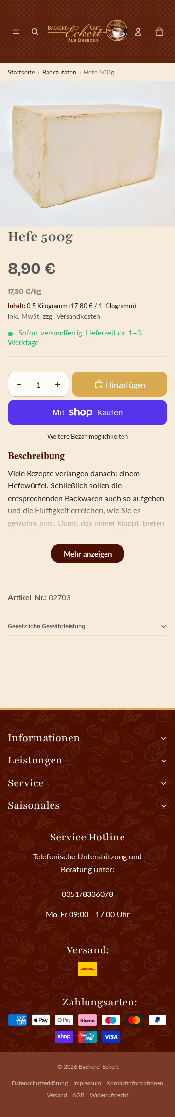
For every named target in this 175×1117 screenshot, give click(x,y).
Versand (57, 1094)
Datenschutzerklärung (40, 1083)
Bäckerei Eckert (98, 1066)
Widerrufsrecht (109, 1094)
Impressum (87, 1083)
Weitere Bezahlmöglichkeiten (87, 436)
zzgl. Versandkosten (71, 316)
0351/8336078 (87, 893)
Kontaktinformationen (134, 1083)
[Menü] (16, 31)
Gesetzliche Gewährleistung (46, 626)
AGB (78, 1094)
